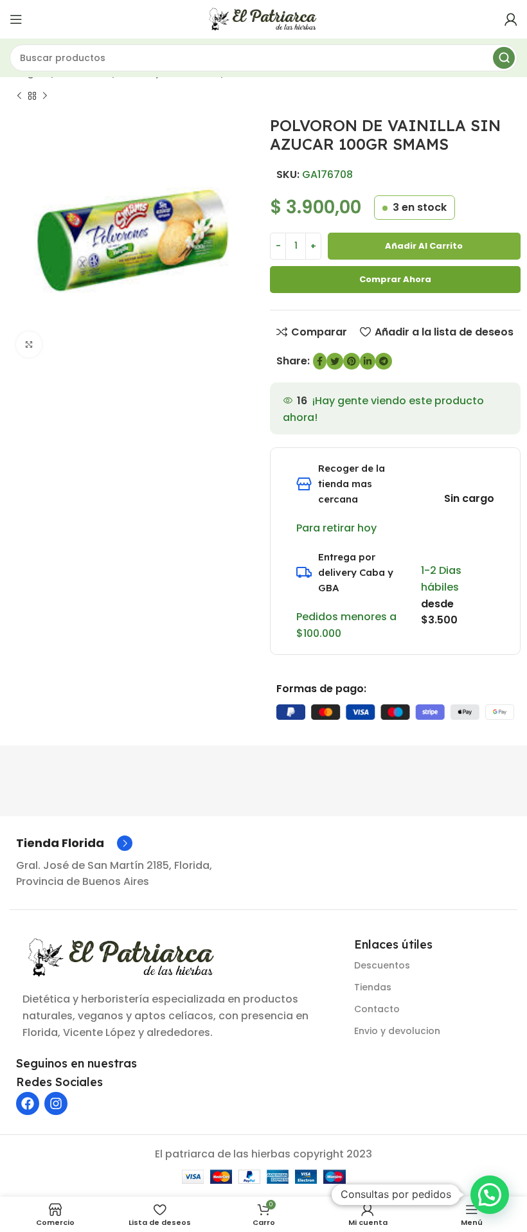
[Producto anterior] (19, 95)
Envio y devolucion (397, 1030)
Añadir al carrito (424, 246)
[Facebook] (27, 1103)
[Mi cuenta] (511, 19)
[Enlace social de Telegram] (383, 361)
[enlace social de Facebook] (319, 361)
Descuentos (382, 965)
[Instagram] (55, 1103)
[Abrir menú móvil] (16, 19)
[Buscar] (504, 58)
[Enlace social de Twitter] (334, 361)
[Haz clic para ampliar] (29, 344)
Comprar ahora (395, 279)
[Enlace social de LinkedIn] (367, 361)
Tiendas (372, 987)
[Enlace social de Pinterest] (351, 361)
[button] (489, 1194)
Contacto (377, 1009)
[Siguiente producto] (45, 95)
